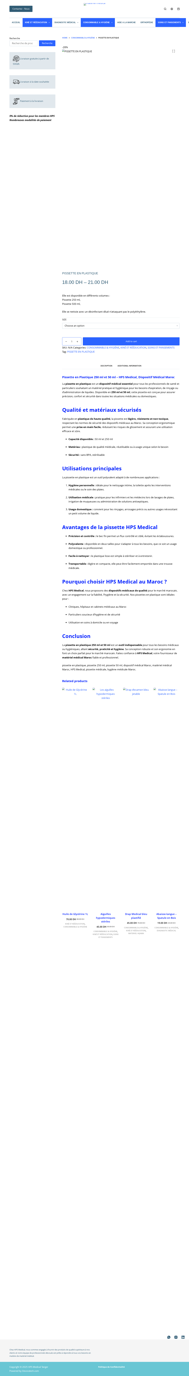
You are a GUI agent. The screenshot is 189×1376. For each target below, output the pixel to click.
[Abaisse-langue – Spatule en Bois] (167, 798)
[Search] (165, 9)
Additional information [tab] (129, 366)
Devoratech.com (30, 1370)
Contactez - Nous (21, 8)
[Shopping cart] (178, 9)
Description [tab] (106, 366)
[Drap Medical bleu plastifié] (136, 798)
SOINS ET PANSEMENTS (169, 22)
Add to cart (131, 341)
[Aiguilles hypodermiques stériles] (106, 798)
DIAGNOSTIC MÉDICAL (65, 22)
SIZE (64, 319)
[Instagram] (175, 1337)
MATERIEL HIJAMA (136, 933)
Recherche (14, 38)
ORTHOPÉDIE (146, 22)
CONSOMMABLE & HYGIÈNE (96, 22)
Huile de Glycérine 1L (75, 914)
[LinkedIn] (183, 1337)
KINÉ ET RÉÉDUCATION (36, 22)
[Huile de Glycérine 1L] (75, 798)
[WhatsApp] (168, 1337)
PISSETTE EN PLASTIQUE (81, 351)
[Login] (172, 9)
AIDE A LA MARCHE (126, 22)
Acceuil (16, 22)
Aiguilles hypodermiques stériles (105, 917)
